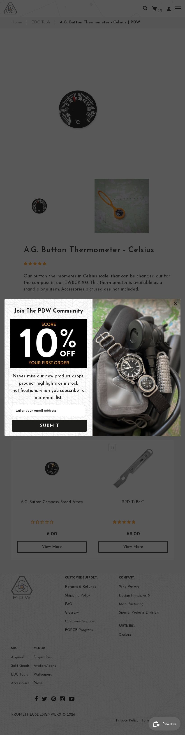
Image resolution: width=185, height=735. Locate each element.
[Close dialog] (175, 304)
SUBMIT (49, 426)
